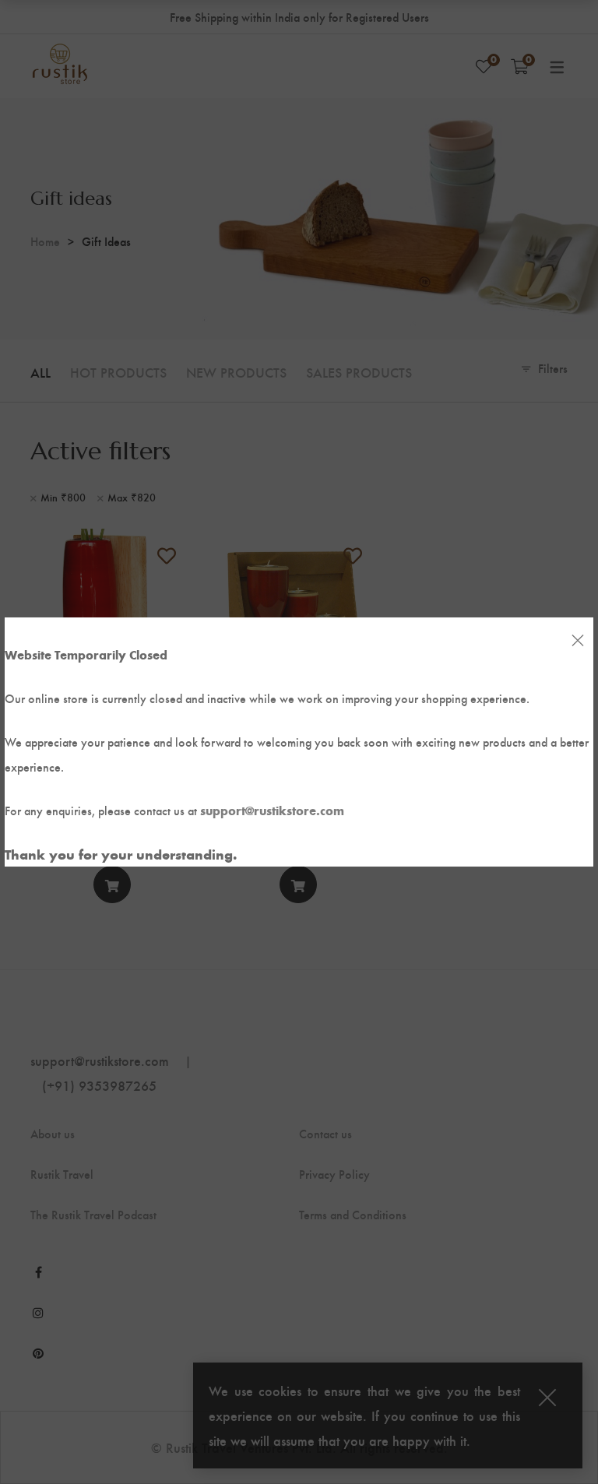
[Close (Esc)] (577, 640)
